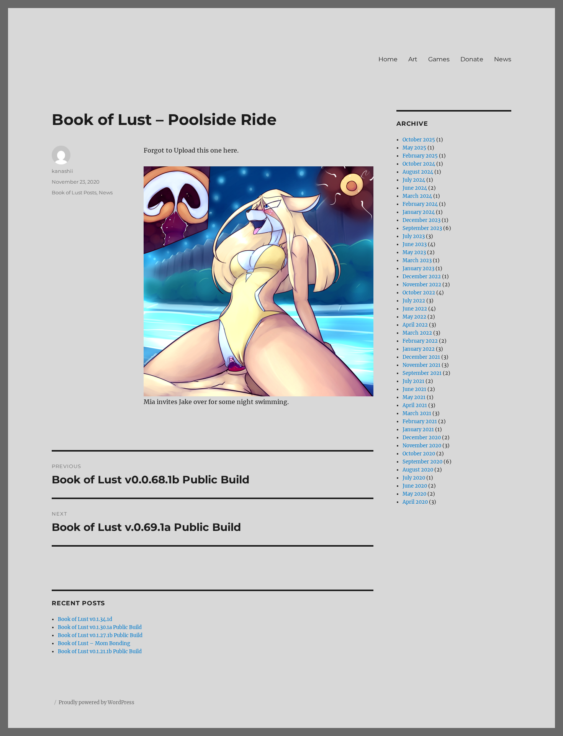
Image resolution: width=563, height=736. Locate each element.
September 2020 (422, 461)
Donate (471, 59)
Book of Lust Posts (74, 192)
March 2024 (417, 196)
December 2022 (422, 276)
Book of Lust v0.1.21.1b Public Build (100, 651)
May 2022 (414, 317)
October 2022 (419, 292)
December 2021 (421, 357)
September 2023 (422, 228)
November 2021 (421, 365)
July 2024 (414, 180)
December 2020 (422, 437)
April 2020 (415, 502)
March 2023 (417, 260)
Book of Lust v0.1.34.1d (85, 619)
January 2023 (418, 268)
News (502, 59)
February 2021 (420, 421)
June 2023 (415, 244)
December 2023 (421, 220)
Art (412, 59)
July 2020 (414, 478)
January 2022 (419, 349)
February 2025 (420, 156)
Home (388, 59)
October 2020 (419, 453)
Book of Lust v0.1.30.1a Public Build (100, 627)
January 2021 (418, 429)
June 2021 (414, 389)
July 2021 (413, 381)
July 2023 (414, 236)
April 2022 (415, 325)
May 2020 (414, 494)
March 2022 (417, 333)
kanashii (62, 171)
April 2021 (415, 405)
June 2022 (415, 309)
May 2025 (414, 148)
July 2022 (414, 300)
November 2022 (422, 284)
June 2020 (415, 486)
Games (439, 59)
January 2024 (419, 212)
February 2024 (420, 204)
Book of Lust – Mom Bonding (94, 643)
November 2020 (422, 445)
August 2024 (418, 172)
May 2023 (414, 252)
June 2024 (415, 188)
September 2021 (422, 373)
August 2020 (418, 470)
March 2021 (417, 413)
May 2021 (414, 397)
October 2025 (419, 139)
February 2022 (420, 341)
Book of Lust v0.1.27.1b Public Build (100, 635)
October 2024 (419, 164)
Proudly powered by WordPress (96, 702)
